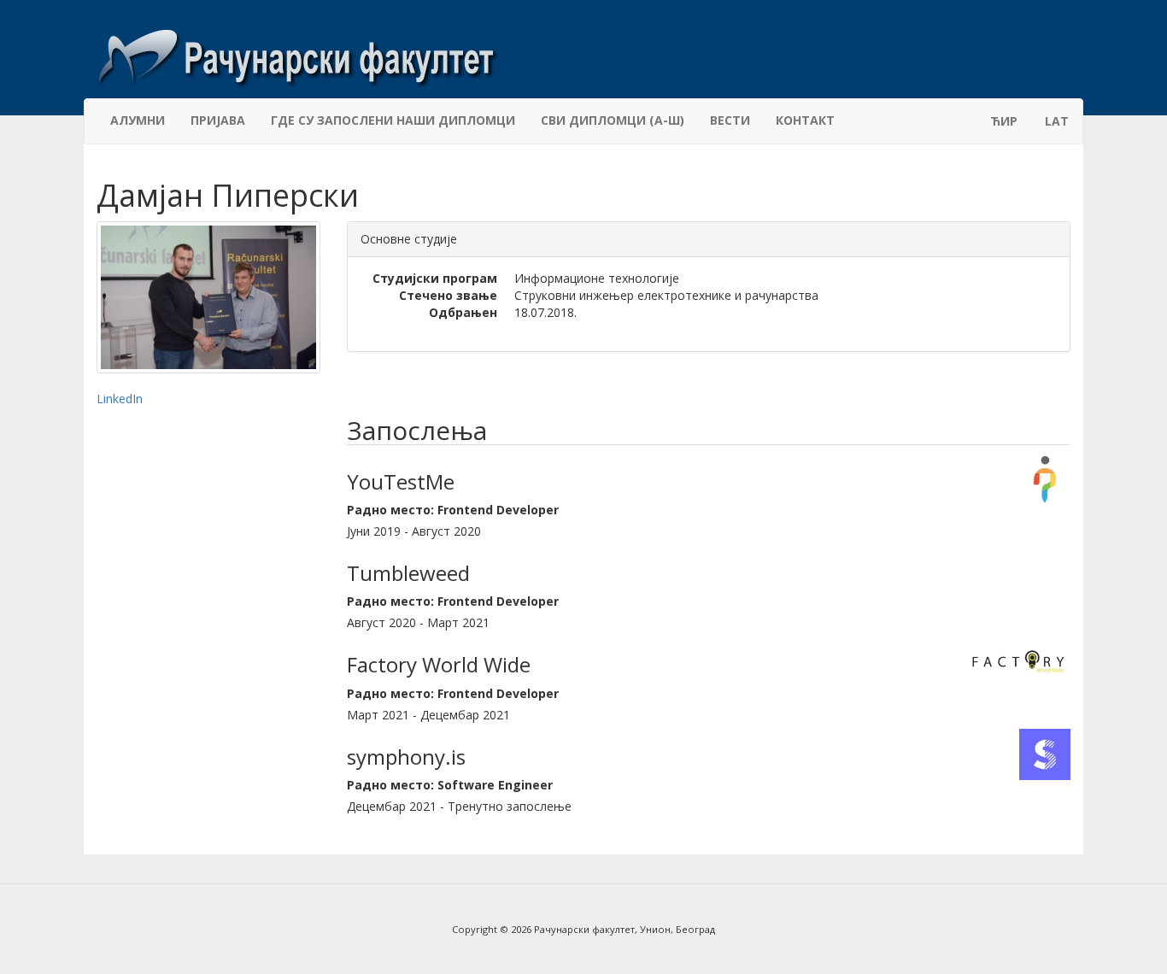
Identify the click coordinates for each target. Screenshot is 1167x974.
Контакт (805, 120)
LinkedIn (120, 398)
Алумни (137, 120)
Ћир (1003, 121)
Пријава (218, 120)
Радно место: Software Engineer (450, 785)
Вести (730, 120)
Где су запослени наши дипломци (393, 120)
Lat (1057, 121)
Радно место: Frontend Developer (453, 510)
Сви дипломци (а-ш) (612, 120)
